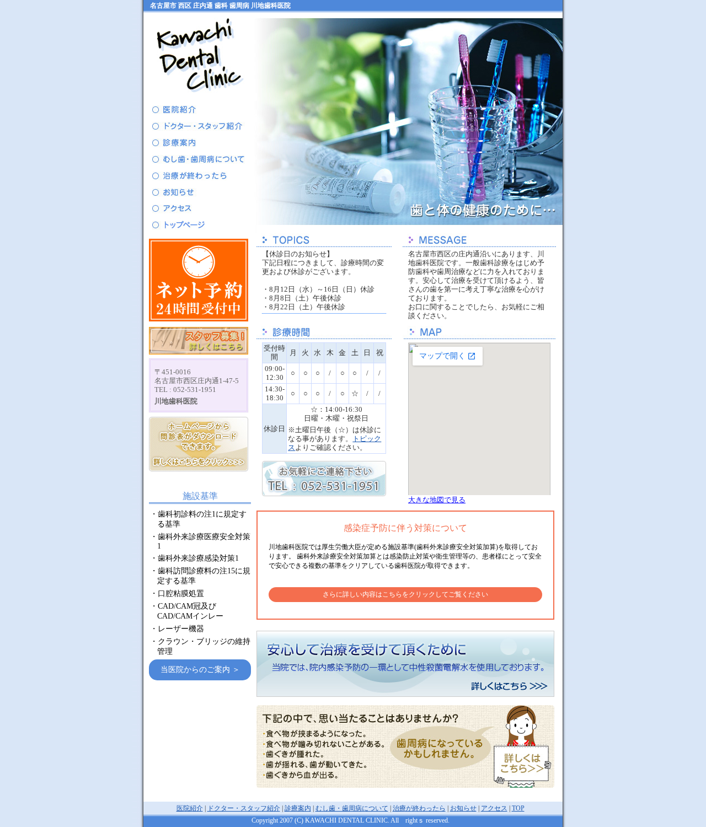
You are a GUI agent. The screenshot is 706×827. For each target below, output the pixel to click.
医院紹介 (189, 808)
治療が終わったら (419, 808)
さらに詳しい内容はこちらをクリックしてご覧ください (405, 594)
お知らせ (463, 808)
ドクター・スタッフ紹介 (243, 808)
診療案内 (298, 808)
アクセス (494, 808)
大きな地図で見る (437, 500)
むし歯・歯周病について (351, 808)
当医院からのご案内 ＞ (200, 669)
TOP (518, 808)
